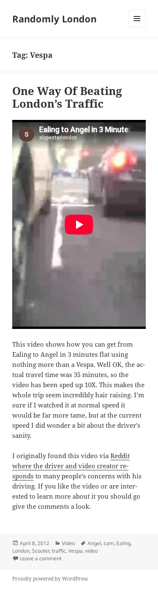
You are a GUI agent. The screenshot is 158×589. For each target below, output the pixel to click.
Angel (94, 543)
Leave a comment (41, 558)
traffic (59, 550)
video (91, 550)
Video (68, 543)
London (20, 550)
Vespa (75, 550)
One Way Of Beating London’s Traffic (67, 97)
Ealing (123, 543)
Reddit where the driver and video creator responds (71, 465)
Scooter (40, 550)
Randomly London (54, 18)
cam (109, 543)
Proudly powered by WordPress (50, 578)
